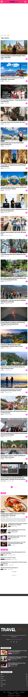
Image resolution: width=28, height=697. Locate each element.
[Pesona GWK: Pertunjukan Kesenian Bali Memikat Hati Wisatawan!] (14, 157)
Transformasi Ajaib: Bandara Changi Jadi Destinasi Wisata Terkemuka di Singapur (14, 187)
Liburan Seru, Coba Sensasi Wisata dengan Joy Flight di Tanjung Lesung (13, 367)
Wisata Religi (3, 684)
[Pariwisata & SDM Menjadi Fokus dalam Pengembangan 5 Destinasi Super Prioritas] (14, 336)
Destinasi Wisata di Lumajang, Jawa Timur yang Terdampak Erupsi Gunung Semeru (13, 323)
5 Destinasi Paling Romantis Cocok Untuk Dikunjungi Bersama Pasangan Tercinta (11, 389)
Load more (14, 571)
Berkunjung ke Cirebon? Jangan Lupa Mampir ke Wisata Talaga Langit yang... (13, 456)
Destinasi (2, 53)
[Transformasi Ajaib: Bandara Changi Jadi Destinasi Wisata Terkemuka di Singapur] (14, 179)
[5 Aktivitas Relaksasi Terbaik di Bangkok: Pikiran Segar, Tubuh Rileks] (14, 47)
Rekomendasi (3, 252)
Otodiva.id (18, 693)
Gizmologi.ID (22, 692)
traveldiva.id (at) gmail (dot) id (16, 639)
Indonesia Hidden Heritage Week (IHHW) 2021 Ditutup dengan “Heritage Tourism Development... (13, 478)
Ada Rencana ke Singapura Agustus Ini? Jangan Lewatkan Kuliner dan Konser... (13, 514)
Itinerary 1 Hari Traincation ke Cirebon (8, 557)
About (4, 692)
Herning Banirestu (4, 516)
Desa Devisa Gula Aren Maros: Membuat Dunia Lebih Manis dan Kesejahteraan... (14, 210)
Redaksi (2, 58)
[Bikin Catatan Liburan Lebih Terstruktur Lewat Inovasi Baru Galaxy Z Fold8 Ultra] (4, 537)
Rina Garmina (8, 559)
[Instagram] (14, 642)
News (2, 98)
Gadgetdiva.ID (11, 693)
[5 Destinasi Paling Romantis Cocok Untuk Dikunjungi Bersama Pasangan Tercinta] (14, 381)
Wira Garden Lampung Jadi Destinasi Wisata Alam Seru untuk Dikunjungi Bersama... (13, 278)
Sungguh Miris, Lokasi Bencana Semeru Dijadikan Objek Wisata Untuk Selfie (13, 301)
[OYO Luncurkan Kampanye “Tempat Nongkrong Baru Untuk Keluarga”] (14, 92)
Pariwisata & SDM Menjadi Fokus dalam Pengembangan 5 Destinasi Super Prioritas (12, 345)
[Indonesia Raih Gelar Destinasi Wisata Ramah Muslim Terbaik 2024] (14, 134)
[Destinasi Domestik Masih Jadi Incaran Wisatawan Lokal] (14, 223)
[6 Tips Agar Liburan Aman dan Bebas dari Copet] (14, 114)
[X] (16, 642)
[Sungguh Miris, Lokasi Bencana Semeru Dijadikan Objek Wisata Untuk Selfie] (14, 292)
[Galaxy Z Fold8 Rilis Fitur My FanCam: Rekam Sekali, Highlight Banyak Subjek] (4, 531)
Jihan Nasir (6, 565)
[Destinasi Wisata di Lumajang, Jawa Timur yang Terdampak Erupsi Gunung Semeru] (14, 314)
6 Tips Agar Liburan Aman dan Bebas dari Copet (13, 122)
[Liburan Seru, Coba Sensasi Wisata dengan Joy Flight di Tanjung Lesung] (14, 358)
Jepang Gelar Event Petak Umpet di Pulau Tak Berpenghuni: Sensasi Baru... (12, 78)
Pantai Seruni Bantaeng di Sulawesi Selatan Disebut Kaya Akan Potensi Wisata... (14, 434)
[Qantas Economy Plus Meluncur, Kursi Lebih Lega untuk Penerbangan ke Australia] (4, 544)
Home (2, 35)
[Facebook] (11, 642)
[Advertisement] (14, 19)
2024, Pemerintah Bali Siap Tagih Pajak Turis (9, 567)
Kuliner (2, 678)
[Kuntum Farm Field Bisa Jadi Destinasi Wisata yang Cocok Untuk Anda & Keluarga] (14, 403)
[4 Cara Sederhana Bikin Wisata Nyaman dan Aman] (14, 246)
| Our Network (15, 692)
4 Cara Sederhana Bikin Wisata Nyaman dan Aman (13, 254)
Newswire (9, 692)
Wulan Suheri (3, 480)
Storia (2, 686)
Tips (1, 682)
